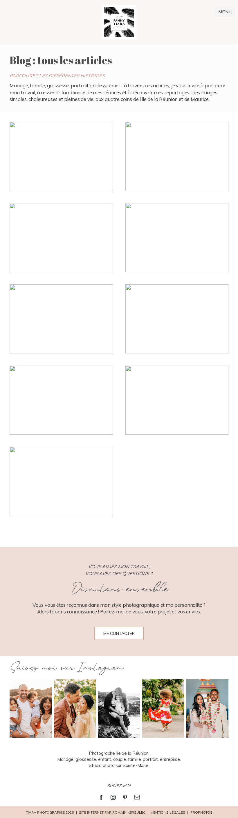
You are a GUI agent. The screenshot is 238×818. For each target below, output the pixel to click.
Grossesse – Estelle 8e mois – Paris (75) (176, 238)
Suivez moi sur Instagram (66, 668)
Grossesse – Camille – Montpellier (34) (60, 482)
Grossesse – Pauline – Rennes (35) (60, 238)
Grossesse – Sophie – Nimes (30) (176, 401)
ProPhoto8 (201, 812)
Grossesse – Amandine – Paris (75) (60, 157)
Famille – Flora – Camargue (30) (176, 157)
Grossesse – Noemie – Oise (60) (60, 401)
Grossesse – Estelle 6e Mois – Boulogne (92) (176, 319)
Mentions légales (167, 812)
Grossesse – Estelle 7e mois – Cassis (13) (60, 319)
